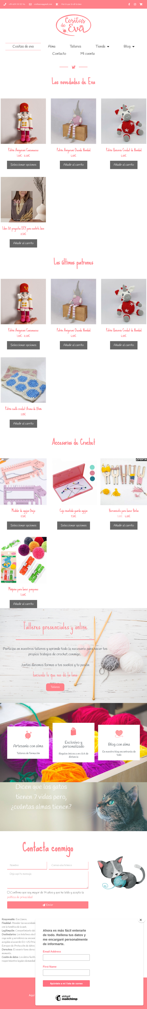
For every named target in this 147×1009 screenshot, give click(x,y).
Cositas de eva (23, 46)
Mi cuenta (87, 53)
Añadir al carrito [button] (73, 165)
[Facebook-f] (129, 4)
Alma (51, 46)
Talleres (75, 46)
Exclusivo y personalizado (73, 744)
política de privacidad (19, 897)
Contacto (59, 53)
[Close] (141, 920)
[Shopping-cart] (140, 4)
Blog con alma (119, 744)
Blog (127, 46)
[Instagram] (134, 4)
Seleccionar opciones (23, 165)
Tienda (100, 46)
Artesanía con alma (28, 746)
